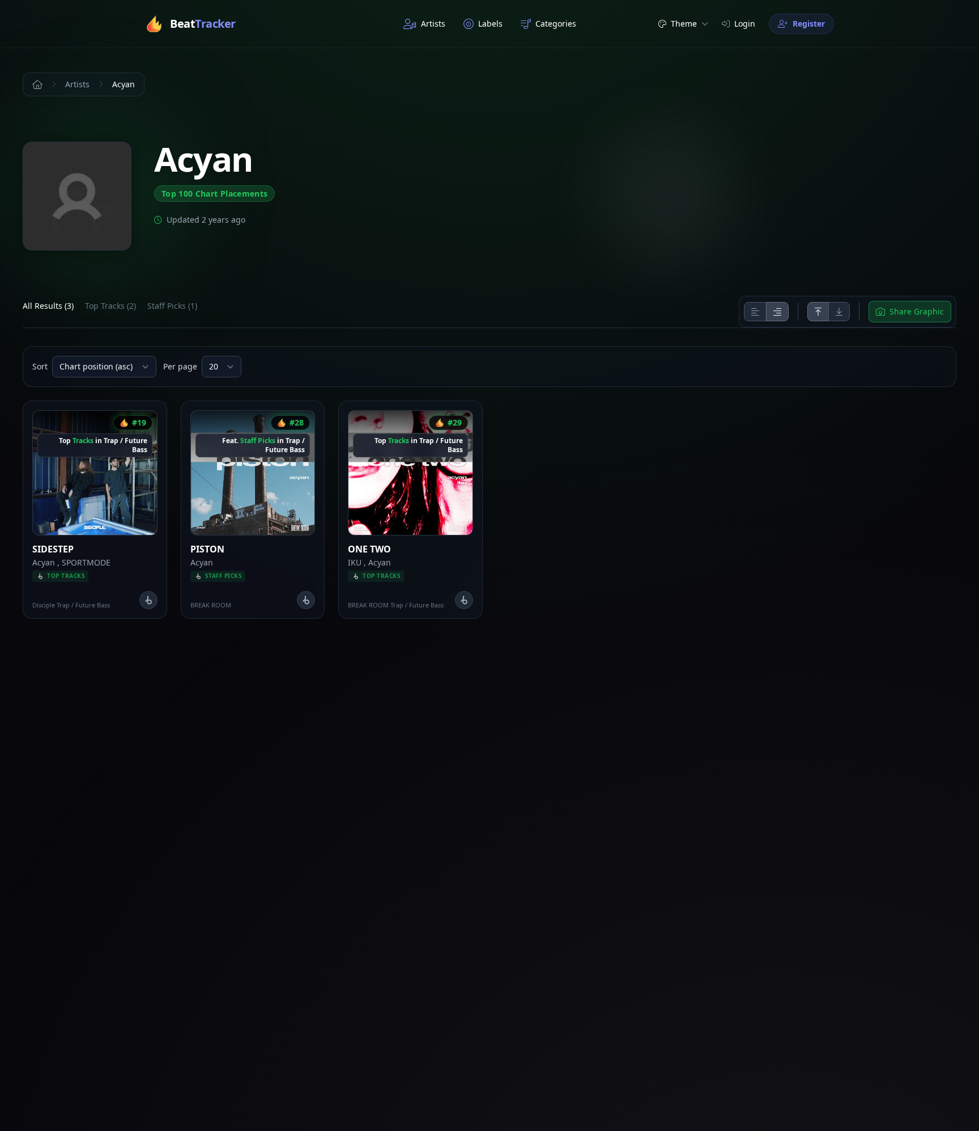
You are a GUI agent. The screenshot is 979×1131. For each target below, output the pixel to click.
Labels (490, 23)
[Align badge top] (818, 311)
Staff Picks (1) (172, 305)
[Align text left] (755, 311)
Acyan (43, 562)
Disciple (43, 605)
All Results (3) (48, 305)
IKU (354, 562)
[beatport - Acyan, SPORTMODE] (148, 600)
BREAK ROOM (210, 605)
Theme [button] (684, 23)
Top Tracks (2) (110, 305)
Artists (433, 23)
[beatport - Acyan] (306, 600)
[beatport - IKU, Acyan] (464, 600)
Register (809, 23)
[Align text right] (777, 311)
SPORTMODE (86, 562)
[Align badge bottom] (839, 311)
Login (744, 23)
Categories (555, 23)
